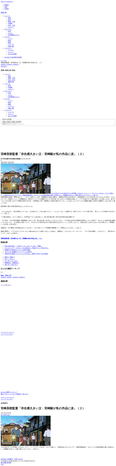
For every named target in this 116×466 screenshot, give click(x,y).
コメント (11, 52)
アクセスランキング (7, 332)
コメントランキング (7, 397)
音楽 (9, 40)
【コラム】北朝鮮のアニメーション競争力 (18, 252)
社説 (9, 31)
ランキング (8, 48)
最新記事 (4, 12)
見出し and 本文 (16, 121)
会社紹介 (4, 459)
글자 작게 (4, 162)
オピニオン (8, 29)
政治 (9, 18)
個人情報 (4, 462)
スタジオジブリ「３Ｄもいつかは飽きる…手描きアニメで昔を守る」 (26, 248)
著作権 (9, 462)
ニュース (7, 16)
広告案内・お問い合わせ (15, 459)
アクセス (11, 50)
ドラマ (10, 38)
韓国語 (6, 5)
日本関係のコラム (14, 35)
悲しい (7, 394)
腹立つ (3, 394)
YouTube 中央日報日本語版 (13, 57)
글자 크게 (10, 162)
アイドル (11, 44)
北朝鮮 (10, 23)
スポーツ (11, 27)
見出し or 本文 (7, 121)
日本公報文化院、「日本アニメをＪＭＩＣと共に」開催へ (23, 246)
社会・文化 (11, 25)
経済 (9, 19)
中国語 (6, 9)
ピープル (4, 60)
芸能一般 (11, 46)
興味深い (19, 394)
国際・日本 (11, 21)
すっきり (13, 394)
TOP (2, 464)
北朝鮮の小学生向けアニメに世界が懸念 (17, 250)
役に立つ (25, 394)
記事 (6, 275)
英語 (5, 7)
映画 (9, 42)
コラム (10, 33)
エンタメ (7, 37)
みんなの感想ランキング (9, 392)
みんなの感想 (12, 54)
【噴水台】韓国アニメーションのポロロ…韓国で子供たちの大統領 (26, 253)
